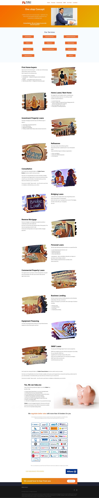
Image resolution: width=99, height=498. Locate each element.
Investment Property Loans (70, 36)
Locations (75, 2)
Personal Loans (28, 49)
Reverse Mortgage (71, 42)
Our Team (69, 2)
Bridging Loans (49, 42)
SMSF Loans (71, 55)
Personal (53, 2)
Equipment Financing (28, 55)
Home (48, 2)
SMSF (64, 2)
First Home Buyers (28, 36)
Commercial (59, 2)
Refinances (28, 42)
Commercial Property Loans (49, 49)
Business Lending (71, 49)
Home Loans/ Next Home (49, 36)
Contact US (71, 481)
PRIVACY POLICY (25, 487)
